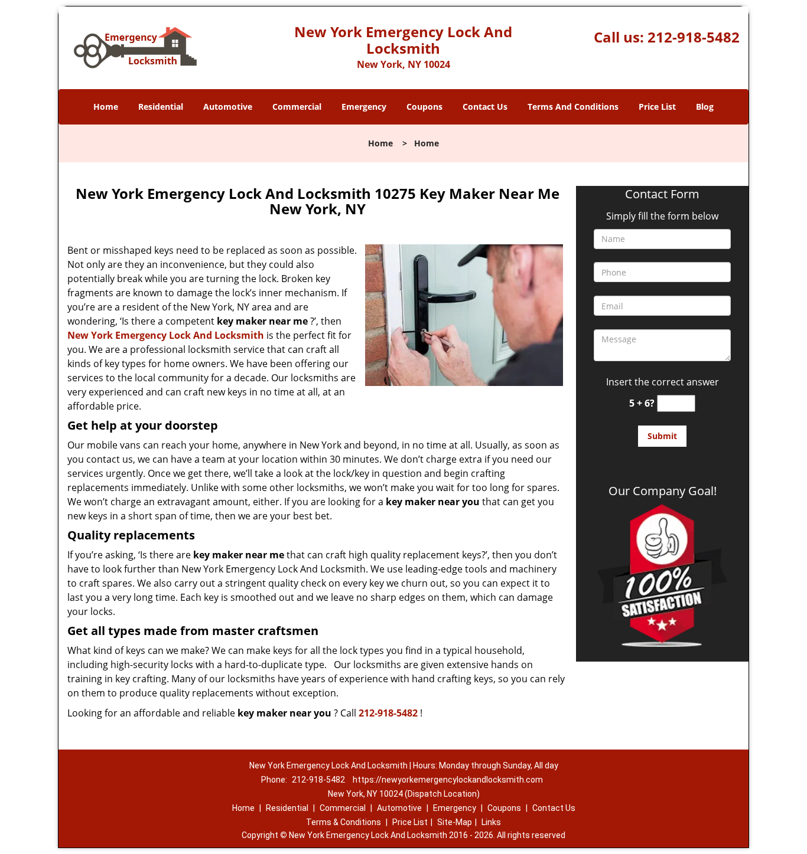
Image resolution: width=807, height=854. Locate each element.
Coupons (424, 106)
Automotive (227, 106)
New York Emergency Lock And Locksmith (165, 335)
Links (491, 822)
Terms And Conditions (573, 106)
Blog (705, 106)
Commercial (296, 106)
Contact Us (485, 106)
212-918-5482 (693, 37)
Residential (160, 106)
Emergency (363, 106)
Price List (657, 106)
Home (105, 106)
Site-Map (454, 822)
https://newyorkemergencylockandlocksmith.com (448, 779)
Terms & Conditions (343, 822)
